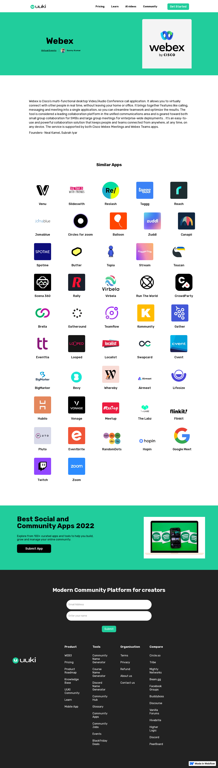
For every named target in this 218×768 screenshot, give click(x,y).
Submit (109, 629)
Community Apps (99, 715)
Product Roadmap (70, 670)
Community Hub (99, 698)
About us (126, 676)
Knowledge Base (72, 681)
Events (96, 733)
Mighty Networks (156, 670)
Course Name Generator (98, 672)
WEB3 (68, 655)
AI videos (130, 6)
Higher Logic (154, 728)
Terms (124, 655)
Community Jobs (99, 725)
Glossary (97, 706)
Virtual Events (48, 50)
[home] (39, 6)
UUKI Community (72, 691)
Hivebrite (155, 720)
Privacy (125, 662)
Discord (154, 737)
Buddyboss (157, 696)
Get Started (178, 6)
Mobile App (71, 706)
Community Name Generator (99, 659)
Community (150, 6)
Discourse (156, 703)
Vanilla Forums (154, 711)
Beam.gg (155, 679)
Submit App (34, 548)
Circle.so (155, 655)
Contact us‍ (127, 682)
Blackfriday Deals (99, 742)
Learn (115, 6)
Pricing (100, 6)
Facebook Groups (156, 688)
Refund (125, 669)
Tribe (153, 662)
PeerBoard (156, 744)
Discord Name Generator (98, 686)
